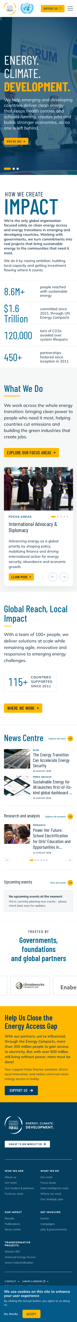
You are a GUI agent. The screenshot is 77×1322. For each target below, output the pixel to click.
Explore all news (57, 738)
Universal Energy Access (20, 1257)
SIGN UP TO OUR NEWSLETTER (25, 1144)
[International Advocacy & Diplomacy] (38, 489)
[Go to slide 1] (7, 169)
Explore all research (55, 816)
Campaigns (47, 1224)
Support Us (50, 8)
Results (9, 1218)
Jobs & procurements (53, 1229)
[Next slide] (64, 577)
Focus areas (48, 1182)
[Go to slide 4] (64, 516)
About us (10, 1177)
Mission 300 (12, 1251)
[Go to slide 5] (67, 516)
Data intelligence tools (54, 1188)
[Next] (69, 860)
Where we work (50, 1193)
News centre (13, 1229)
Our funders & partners (19, 1188)
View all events (58, 882)
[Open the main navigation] (70, 8)
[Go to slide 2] (14, 169)
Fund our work (14, 1193)
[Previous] (7, 860)
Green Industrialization (19, 1262)
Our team (11, 1182)
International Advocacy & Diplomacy (33, 527)
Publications (12, 1224)
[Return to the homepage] (20, 8)
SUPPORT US (18, 1090)
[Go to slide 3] (18, 169)
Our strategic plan (51, 1199)
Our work (46, 1177)
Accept (31, 1314)
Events (44, 1218)
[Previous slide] (53, 577)
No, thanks (11, 1314)
